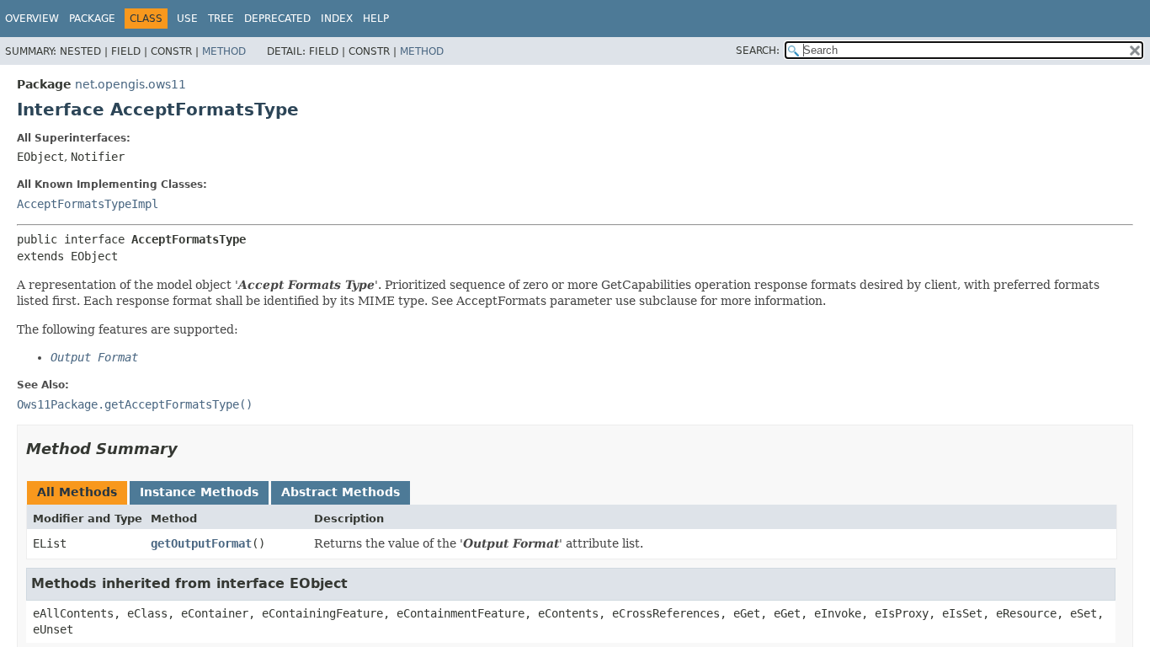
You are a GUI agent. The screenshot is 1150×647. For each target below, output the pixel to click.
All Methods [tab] (77, 492)
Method (224, 51)
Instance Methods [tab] (199, 492)
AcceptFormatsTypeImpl (87, 204)
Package (92, 18)
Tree (221, 18)
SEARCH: (758, 50)
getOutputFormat (201, 543)
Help (376, 18)
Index (337, 18)
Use (187, 18)
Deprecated (277, 18)
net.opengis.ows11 (130, 84)
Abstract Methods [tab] (340, 492)
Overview (32, 18)
